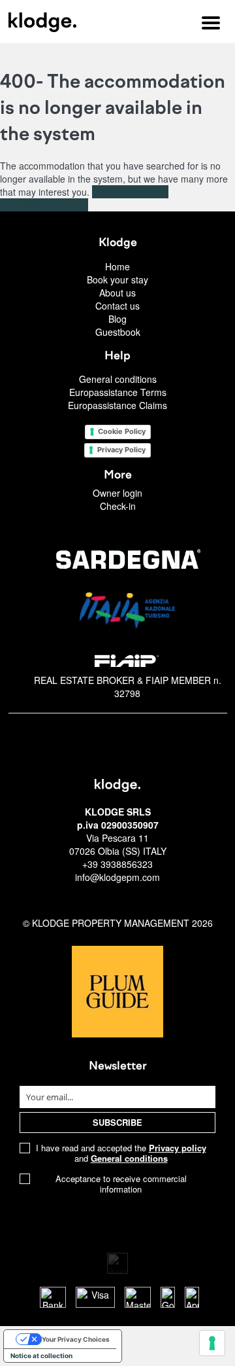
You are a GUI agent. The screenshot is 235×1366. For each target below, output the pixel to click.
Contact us (117, 305)
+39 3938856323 (117, 864)
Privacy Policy (121, 449)
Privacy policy (177, 1147)
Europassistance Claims (117, 405)
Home (117, 266)
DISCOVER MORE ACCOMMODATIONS (84, 198)
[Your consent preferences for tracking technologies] (212, 1343)
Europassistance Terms (117, 392)
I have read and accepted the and (121, 1153)
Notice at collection (41, 1355)
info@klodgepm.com (117, 877)
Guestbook (117, 331)
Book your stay (117, 279)
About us (117, 292)
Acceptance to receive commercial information (121, 1184)
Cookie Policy (122, 431)
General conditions (118, 379)
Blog (117, 318)
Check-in (118, 505)
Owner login (117, 492)
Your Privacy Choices (76, 1339)
